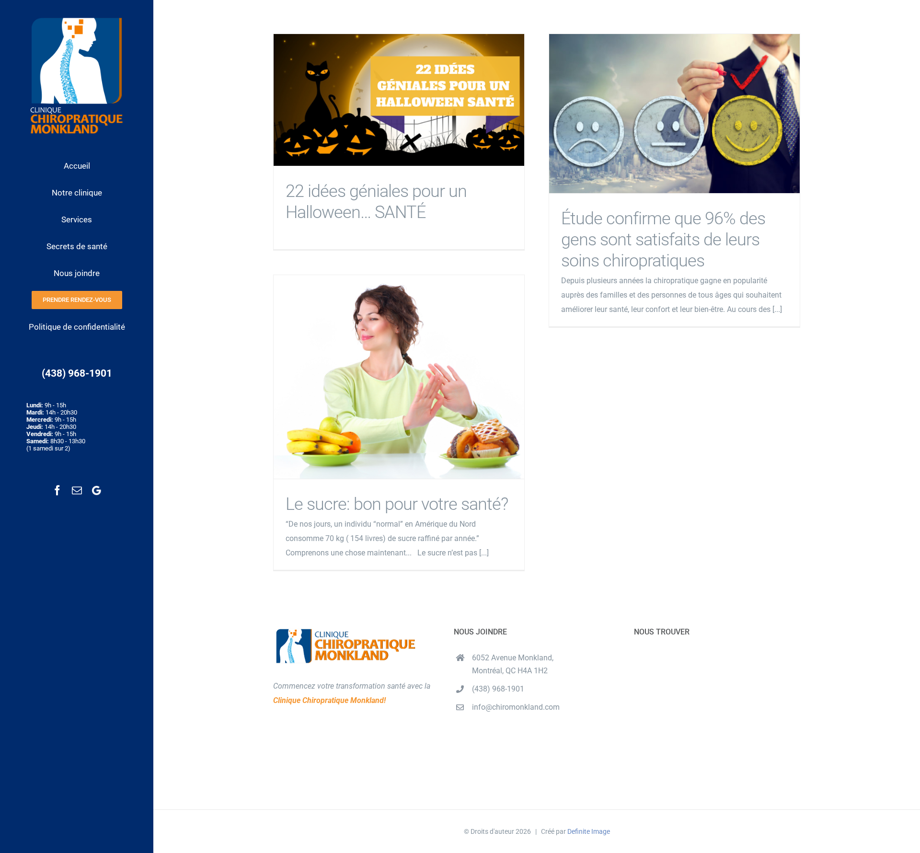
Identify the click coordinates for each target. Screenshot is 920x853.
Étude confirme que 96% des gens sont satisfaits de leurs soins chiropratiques (674, 114)
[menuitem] (76, 166)
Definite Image (588, 831)
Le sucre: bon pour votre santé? (399, 377)
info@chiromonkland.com (516, 707)
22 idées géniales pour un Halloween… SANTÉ (399, 100)
